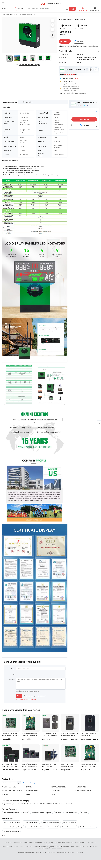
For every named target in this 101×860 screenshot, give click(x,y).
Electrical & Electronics (13, 14)
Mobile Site (47, 844)
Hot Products (8, 842)
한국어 (78, 846)
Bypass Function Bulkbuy (11, 832)
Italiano (52, 846)
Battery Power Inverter (69, 827)
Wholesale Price (59, 842)
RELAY (28, 794)
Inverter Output (53, 827)
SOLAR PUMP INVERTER (58, 787)
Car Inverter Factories (69, 822)
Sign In (62, 93)
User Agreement (61, 852)
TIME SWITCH (6, 794)
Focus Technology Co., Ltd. (37, 852)
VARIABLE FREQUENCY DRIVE (11, 790)
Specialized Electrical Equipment (41, 813)
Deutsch (58, 846)
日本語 (83, 846)
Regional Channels (80, 842)
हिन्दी (88, 846)
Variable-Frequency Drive (28, 14)
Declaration (71, 852)
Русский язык (44, 846)
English (16, 846)
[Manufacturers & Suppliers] (50, 3)
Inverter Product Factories (51, 822)
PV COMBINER (55, 790)
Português (29, 846)
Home (3, 14)
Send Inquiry (64, 41)
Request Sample (93, 46)
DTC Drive (84, 813)
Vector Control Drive (71, 813)
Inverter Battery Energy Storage (13, 827)
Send (18, 696)
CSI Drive (58, 813)
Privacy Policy (80, 852)
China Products (18, 842)
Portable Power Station (9, 787)
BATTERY (29, 787)
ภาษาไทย (94, 846)
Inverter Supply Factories (31, 822)
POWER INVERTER (32, 790)
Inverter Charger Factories (12, 822)
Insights (54, 844)
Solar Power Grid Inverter (87, 827)
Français (36, 846)
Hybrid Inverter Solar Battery (35, 827)
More (3, 835)
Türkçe (41, 848)
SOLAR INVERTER (80, 787)
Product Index (90, 842)
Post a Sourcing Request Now (26, 699)
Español (22, 846)
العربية (72, 846)
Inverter (25, 813)
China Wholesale (48, 842)
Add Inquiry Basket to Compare (29, 65)
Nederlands (66, 846)
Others (52, 794)
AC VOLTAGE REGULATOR (83, 790)
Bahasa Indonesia (57, 848)
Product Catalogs (29, 783)
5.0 (78, 105)
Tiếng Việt (47, 848)
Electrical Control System (11, 813)
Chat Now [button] (80, 41)
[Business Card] (97, 111)
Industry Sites (69, 842)
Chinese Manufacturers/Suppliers (33, 842)
